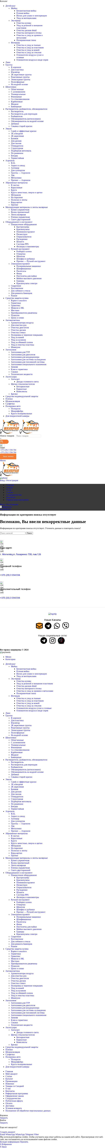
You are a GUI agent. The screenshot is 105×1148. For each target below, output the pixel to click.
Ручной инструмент (20, 249)
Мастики (15, 310)
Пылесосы (21, 271)
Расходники (21, 239)
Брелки (14, 394)
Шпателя (20, 256)
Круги (14, 190)
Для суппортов (18, 170)
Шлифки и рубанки (25, 259)
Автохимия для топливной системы (28, 362)
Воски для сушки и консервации (31, 15)
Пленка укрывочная (20, 217)
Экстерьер (16, 20)
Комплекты (21, 391)
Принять (24, 1142)
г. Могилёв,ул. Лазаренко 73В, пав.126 (20, 554)
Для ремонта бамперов (21, 293)
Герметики (16, 303)
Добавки (15, 124)
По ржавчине (17, 153)
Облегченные (17, 89)
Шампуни (15, 347)
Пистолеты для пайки (26, 276)
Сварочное (16, 286)
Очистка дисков (18, 330)
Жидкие (14, 104)
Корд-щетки (16, 202)
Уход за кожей (17, 337)
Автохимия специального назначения (28, 364)
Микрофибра (17, 411)
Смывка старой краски (21, 126)
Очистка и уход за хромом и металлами (34, 691)
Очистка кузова (23, 23)
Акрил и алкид (18, 165)
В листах (15, 185)
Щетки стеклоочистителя (23, 384)
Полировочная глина (26, 40)
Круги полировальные (21, 413)
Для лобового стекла (20, 291)
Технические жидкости (22, 374)
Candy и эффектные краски (23, 131)
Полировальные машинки (28, 266)
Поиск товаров (7, 436)
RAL (13, 163)
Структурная (17, 148)
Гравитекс (15, 305)
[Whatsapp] (56, 625)
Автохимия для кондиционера (25, 357)
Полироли (16, 408)
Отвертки (20, 254)
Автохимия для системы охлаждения (28, 359)
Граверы (20, 281)
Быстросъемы (22, 227)
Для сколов (16, 143)
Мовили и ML (17, 308)
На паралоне (17, 197)
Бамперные (16, 106)
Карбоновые (17, 101)
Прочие (14, 205)
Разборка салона (24, 251)
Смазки (14, 372)
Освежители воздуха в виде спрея (32, 60)
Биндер (14, 155)
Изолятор (15, 72)
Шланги (20, 241)
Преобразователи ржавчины (24, 313)
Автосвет (15, 379)
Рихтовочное (17, 288)
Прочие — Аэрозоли (20, 180)
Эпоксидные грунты (20, 79)
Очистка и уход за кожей (28, 50)
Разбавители (17, 116)
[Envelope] (39, 625)
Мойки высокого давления (28, 278)
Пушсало (15, 315)
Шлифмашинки (23, 268)
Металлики (16, 178)
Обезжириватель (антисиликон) (26, 119)
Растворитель (17, 111)
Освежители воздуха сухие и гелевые (34, 708)
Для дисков (16, 141)
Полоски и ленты (19, 200)
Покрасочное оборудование (24, 224)
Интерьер (15, 42)
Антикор (15, 168)
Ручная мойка (22, 13)
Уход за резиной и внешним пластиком (34, 683)
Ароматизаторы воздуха (22, 322)
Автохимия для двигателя (23, 354)
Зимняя (14, 367)
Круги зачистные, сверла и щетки (26, 192)
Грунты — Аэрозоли (20, 173)
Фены (19, 273)
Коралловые (16, 187)
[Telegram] (48, 625)
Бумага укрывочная (20, 210)
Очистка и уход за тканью (28, 45)
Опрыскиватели (23, 237)
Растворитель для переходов (24, 114)
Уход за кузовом (18, 340)
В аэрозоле (16, 67)
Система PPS (22, 244)
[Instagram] (52, 640)
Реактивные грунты (20, 77)
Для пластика (17, 70)
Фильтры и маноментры (27, 246)
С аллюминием (18, 92)
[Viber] (65, 625)
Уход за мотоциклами (26, 18)
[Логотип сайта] (10, 433)
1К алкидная (17, 133)
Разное (14, 295)
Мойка (14, 8)
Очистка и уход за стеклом (28, 52)
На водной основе (19, 84)
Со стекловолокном (20, 99)
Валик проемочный (20, 212)
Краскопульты (23, 229)
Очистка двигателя (20, 327)
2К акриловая (17, 136)
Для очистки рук (19, 325)
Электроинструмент (20, 264)
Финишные (16, 97)
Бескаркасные (22, 386)
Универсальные (18, 94)
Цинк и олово (17, 318)
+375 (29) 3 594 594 (8, 450)
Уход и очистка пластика (22, 345)
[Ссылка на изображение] (52, 614)
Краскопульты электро (26, 283)
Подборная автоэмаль (21, 151)
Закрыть (4, 1118)
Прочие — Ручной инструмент (30, 261)
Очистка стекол (18, 332)
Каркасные (21, 389)
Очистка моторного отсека (28, 33)
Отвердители (17, 146)
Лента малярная (18, 214)
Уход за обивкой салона (22, 342)
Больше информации (10, 1142)
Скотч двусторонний (20, 219)
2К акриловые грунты (21, 74)
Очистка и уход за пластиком (30, 47)
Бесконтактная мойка (26, 11)
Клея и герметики (19, 369)
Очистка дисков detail (26, 30)
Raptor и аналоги (19, 300)
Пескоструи (21, 234)
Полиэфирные (17, 82)
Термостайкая (17, 158)
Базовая (14, 138)
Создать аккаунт (7, 1132)
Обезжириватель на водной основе (27, 121)
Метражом (16, 195)
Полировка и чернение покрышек (27, 335)
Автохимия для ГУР (20, 352)
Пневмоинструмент (25, 232)
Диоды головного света (27, 381)
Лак (12, 175)
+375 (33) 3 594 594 (8, 452)
